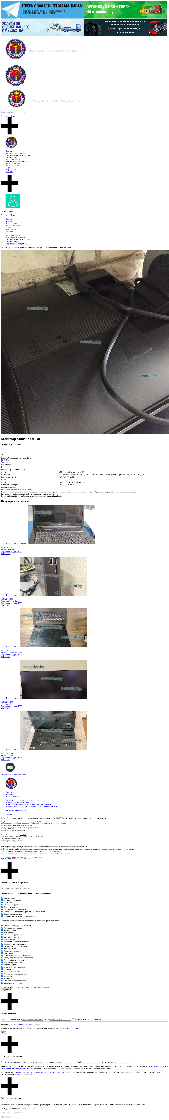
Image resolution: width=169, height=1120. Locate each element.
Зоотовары (8, 976)
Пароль (47, 1019)
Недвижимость (10, 898)
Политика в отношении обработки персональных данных (28, 804)
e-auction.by (23, 835)
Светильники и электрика (14, 960)
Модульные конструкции (13, 983)
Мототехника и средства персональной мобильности (24, 912)
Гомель (12, 841)
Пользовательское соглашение (17, 802)
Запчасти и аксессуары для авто (16, 942)
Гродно (16, 841)
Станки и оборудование (13, 905)
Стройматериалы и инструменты (17, 955)
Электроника (9, 932)
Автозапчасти (9, 969)
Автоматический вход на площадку (89, 1019)
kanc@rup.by (39, 823)
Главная (9, 151)
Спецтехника (9, 902)
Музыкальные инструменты (15, 981)
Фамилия (50, 1062)
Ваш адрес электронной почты (13, 1062)
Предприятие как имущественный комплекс (21, 916)
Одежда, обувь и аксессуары (15, 944)
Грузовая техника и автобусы (15, 909)
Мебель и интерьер (11, 937)
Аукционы (10, 794)
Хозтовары (8, 978)
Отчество (106, 1062)
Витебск (7, 841)
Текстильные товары (12, 972)
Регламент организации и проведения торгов (23, 800)
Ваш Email (5, 888)
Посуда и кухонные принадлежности (18, 958)
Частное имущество (13, 159)
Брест (2, 841)
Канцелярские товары (12, 951)
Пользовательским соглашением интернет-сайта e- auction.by (39, 1072)
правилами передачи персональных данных (33, 987)
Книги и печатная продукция (15, 974)
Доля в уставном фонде (13, 914)
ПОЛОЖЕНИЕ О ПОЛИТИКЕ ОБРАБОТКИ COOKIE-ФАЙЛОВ (31, 806)
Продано (4, 462)
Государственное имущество (17, 161)
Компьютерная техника (13, 928)
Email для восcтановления (11, 1109)
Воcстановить (6, 1117)
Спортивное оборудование (14, 967)
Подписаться (6, 990)
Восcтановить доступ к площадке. (27, 1025)
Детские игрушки (11, 965)
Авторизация (16, 1113)
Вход (13, 116)
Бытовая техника (10, 930)
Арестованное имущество (16, 153)
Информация (11, 170)
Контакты (9, 172)
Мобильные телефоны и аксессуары (18, 926)
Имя (78, 1062)
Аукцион (9, 221)
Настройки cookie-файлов (16, 810)
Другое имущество (11, 907)
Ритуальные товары (11, 949)
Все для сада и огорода (13, 962)
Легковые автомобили (12, 900)
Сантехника (8, 953)
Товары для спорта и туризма (15, 946)
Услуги (8, 167)
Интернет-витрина (13, 165)
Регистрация (6, 116)
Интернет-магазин (13, 163)
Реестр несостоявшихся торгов (18, 155)
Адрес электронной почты (11, 1019)
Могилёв (21, 841)
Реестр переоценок (13, 157)
